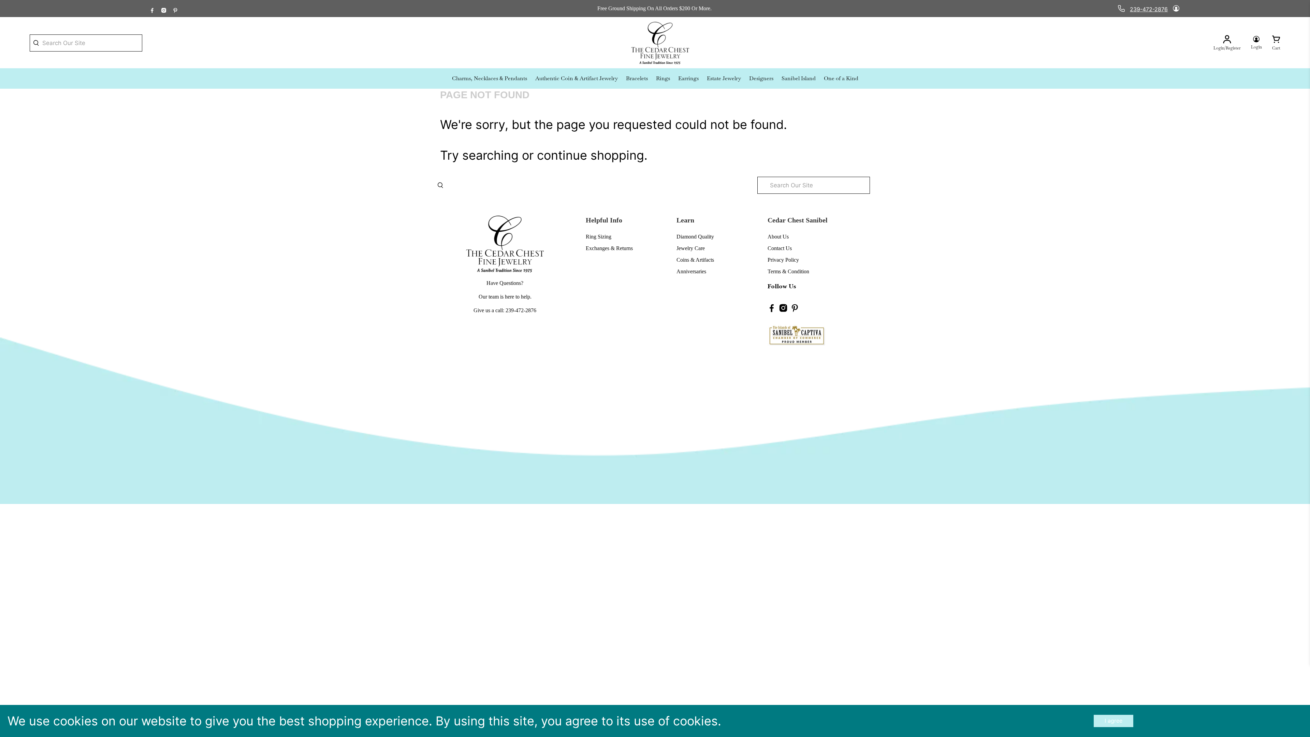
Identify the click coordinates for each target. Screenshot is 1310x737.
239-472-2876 (1149, 9)
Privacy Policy (783, 260)
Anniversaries (691, 271)
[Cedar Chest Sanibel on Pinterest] (175, 8)
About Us (778, 237)
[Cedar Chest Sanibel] (660, 43)
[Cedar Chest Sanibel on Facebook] (152, 8)
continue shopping (590, 155)
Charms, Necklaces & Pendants (489, 78)
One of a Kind (841, 78)
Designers (761, 78)
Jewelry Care (690, 248)
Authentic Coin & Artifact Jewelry (576, 78)
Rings (663, 78)
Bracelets (637, 78)
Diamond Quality (695, 237)
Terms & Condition (788, 271)
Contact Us (780, 248)
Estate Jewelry (724, 78)
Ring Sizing (598, 237)
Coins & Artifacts (695, 260)
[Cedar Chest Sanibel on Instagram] (164, 8)
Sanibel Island (799, 78)
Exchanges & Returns (609, 248)
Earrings (688, 78)
